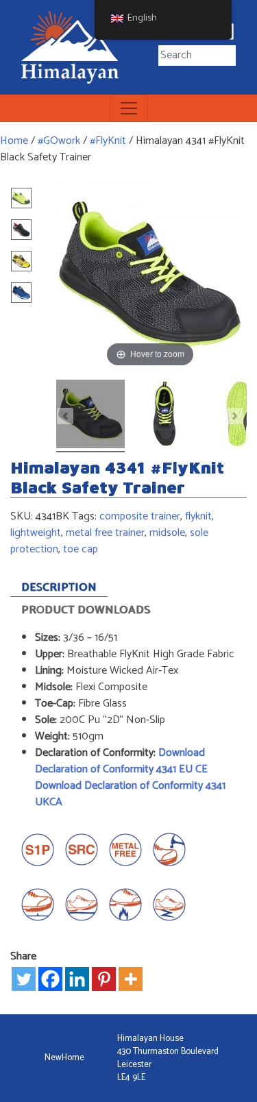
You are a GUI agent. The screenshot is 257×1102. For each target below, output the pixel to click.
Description (59, 587)
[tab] (59, 585)
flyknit (198, 516)
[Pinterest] (104, 979)
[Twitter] (24, 979)
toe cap (80, 549)
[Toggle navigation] (129, 108)
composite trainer (139, 516)
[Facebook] (50, 979)
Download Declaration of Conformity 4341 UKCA (130, 793)
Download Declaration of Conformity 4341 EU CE (122, 761)
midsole (167, 533)
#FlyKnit (108, 141)
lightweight (35, 533)
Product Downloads (86, 610)
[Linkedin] (77, 979)
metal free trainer (105, 533)
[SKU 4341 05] (164, 416)
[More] (131, 979)
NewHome (64, 1058)
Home (14, 141)
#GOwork (59, 141)
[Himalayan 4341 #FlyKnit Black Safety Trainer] (90, 416)
